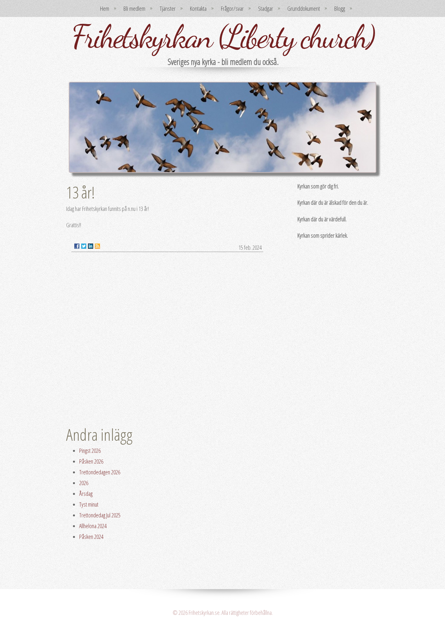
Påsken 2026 (91, 461)
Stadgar (265, 8)
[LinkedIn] (90, 246)
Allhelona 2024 (93, 526)
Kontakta (198, 8)
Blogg (339, 8)
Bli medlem (134, 8)
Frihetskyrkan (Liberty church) (222, 36)
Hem (104, 8)
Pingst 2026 (90, 450)
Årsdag (86, 493)
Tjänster (168, 8)
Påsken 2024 (91, 537)
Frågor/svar (232, 8)
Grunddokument (303, 8)
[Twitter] (83, 246)
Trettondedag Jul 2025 (100, 515)
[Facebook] (76, 246)
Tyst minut (88, 504)
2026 (83, 483)
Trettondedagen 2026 (99, 472)
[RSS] (97, 246)
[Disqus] (167, 340)
